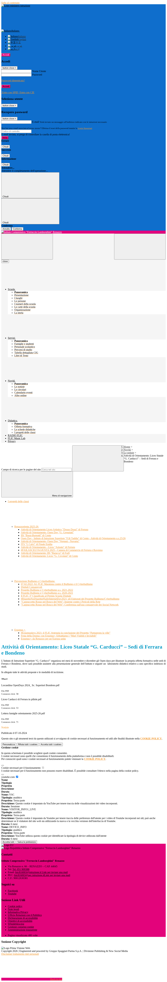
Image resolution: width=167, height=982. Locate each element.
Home (127, 446)
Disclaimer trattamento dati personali (20, 954)
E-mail (35, 121)
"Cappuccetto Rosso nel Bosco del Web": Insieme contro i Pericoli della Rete (60, 601)
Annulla (6, 229)
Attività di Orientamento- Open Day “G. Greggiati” (47, 532)
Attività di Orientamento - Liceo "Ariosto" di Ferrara (48, 547)
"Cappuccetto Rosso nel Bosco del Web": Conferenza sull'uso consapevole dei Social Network (70, 604)
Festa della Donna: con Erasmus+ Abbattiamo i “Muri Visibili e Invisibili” (59, 635)
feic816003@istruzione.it (41, 872)
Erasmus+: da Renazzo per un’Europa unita (43, 638)
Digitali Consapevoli (31, 587)
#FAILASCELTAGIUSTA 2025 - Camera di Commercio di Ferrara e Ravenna (62, 550)
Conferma (17, 229)
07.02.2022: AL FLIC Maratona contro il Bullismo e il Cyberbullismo (57, 584)
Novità (127, 449)
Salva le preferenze (26, 842)
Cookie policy (15, 906)
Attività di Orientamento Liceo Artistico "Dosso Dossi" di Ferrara (54, 529)
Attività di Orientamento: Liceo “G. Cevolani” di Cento (49, 556)
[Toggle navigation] (27, 247)
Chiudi (5, 146)
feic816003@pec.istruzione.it (42, 875)
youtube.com (8, 777)
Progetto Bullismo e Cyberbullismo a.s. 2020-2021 (47, 593)
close (5, 261)
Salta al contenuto (10, 2)
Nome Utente (39, 71)
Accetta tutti (51, 744)
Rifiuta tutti (28, 744)
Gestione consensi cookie (21, 926)
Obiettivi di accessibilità (20, 921)
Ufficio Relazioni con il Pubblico (25, 915)
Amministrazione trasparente (22, 929)
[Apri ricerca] (140, 247)
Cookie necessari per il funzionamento (21, 767)
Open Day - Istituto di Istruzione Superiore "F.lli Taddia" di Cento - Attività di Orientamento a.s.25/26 (73, 538)
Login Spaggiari (85, 128)
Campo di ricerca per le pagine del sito (21, 469)
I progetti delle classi (18, 501)
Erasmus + (20, 629)
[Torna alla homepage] (83, 232)
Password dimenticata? (13, 80)
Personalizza (9, 744)
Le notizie (129, 452)
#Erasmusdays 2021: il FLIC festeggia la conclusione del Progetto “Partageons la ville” (65, 632)
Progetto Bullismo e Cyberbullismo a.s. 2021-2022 (47, 590)
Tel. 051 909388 (20, 869)
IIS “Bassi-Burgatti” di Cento (36, 535)
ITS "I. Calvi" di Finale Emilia (36, 544)
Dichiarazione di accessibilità (23, 918)
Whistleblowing (16, 924)
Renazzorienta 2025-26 (26, 526)
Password (37, 74)
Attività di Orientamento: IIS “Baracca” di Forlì (45, 553)
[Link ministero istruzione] (15, 5)
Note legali (13, 909)
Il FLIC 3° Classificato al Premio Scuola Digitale (46, 595)
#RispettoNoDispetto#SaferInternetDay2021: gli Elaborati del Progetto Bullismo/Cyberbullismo (70, 598)
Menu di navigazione (62, 495)
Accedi (6, 55)
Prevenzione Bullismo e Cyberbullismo (34, 581)
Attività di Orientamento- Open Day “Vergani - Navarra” (50, 541)
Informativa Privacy (18, 912)
